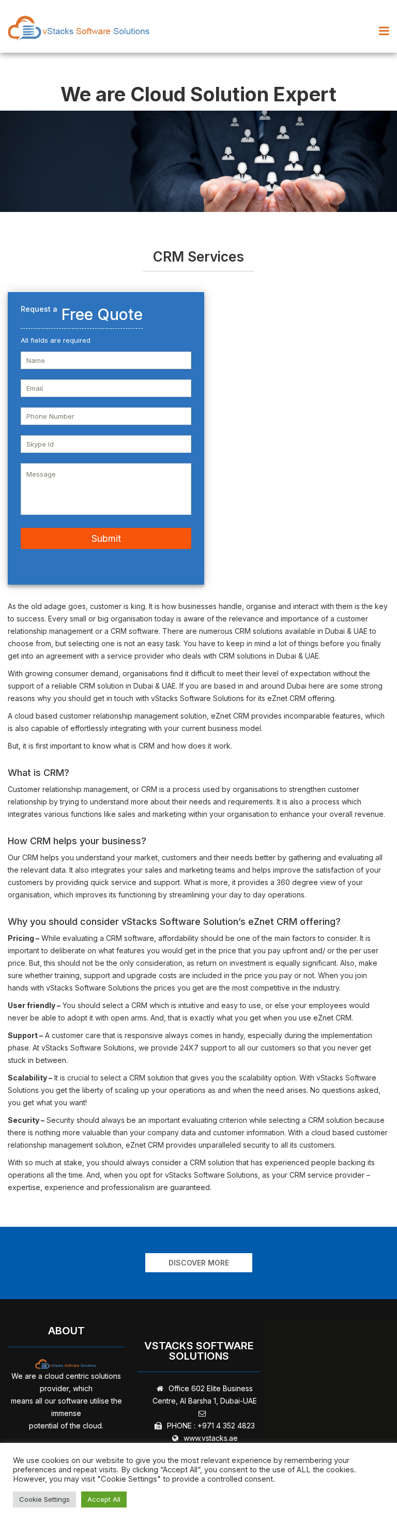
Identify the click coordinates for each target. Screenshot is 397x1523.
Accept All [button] (103, 1499)
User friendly (31, 1005)
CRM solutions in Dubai (257, 655)
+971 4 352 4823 (226, 1425)
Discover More (199, 1262)
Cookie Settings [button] (44, 1499)
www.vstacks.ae (211, 1438)
